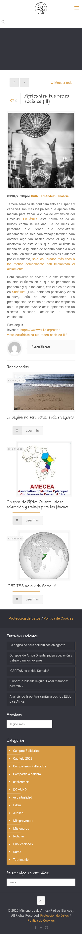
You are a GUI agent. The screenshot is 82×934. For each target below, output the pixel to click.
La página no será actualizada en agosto (40, 417)
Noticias (19, 836)
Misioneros (21, 828)
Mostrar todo (63, 83)
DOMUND (20, 790)
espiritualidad (22, 797)
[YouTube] (41, 927)
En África (30, 219)
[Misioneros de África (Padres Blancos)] (41, 8)
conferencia (21, 782)
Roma (17, 852)
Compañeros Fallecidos (29, 766)
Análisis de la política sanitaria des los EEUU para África (40, 699)
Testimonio (21, 860)
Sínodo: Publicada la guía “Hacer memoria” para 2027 (39, 683)
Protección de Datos (25, 618)
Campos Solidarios (26, 751)
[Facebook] (36, 927)
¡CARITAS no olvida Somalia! (31, 586)
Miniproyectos (23, 821)
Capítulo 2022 (22, 758)
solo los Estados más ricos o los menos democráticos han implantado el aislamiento (41, 264)
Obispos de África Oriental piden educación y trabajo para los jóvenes (37, 504)
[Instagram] (46, 927)
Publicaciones (23, 844)
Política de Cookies (58, 618)
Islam (17, 805)
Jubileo (18, 813)
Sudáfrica (18, 292)
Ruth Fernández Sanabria (50, 196)
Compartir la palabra (27, 774)
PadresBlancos (40, 347)
